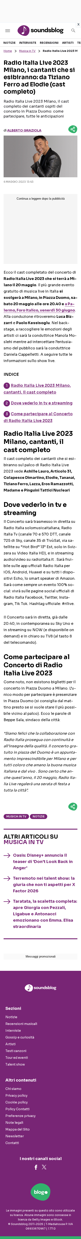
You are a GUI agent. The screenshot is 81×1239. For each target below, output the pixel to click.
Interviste (27, 42)
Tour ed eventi (16, 1058)
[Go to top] (72, 1224)
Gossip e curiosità (19, 1037)
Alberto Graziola (24, 130)
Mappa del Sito (17, 1129)
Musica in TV (27, 51)
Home (8, 51)
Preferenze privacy (20, 1116)
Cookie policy (16, 1102)
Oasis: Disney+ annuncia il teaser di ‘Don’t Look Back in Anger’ (43, 861)
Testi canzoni (15, 1051)
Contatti (12, 1143)
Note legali (14, 1123)
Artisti (68, 42)
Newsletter (14, 1136)
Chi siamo (13, 1089)
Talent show (15, 1064)
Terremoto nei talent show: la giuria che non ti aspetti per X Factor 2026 (44, 884)
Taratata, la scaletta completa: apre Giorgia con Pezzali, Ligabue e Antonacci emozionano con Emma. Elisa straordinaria (45, 914)
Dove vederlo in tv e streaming (41, 403)
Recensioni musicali (21, 1024)
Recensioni (49, 42)
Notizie (9, 42)
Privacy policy (16, 1096)
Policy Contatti (17, 1109)
